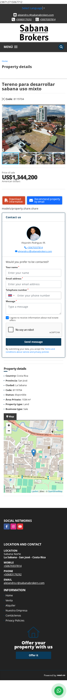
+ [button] (9, 425)
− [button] (9, 431)
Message (11, 301)
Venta (9, 600)
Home (5, 61)
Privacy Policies (15, 620)
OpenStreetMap (55, 491)
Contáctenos (13, 615)
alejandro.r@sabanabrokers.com (36, 15)
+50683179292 (24, 19)
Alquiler (10, 605)
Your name (12, 267)
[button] (62, 108)
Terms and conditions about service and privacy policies (30, 350)
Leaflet (35, 491)
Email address (14, 278)
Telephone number (17, 289)
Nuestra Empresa (16, 610)
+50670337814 (47, 19)
